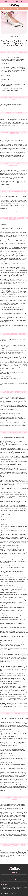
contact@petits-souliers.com (9, 893)
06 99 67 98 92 (6, 891)
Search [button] (10, 8)
